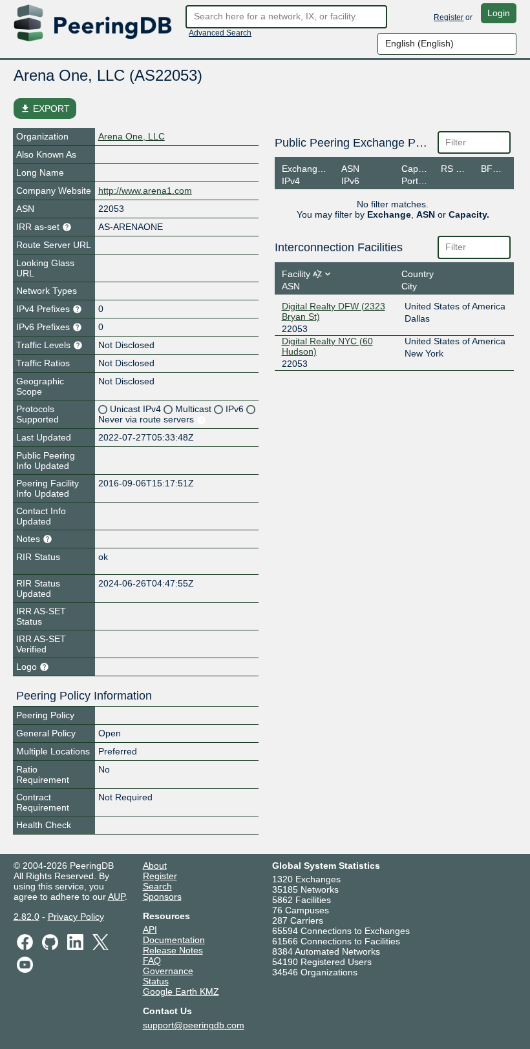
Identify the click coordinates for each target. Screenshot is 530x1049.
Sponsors (162, 896)
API (150, 929)
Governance (168, 971)
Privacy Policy (76, 916)
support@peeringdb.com (193, 1025)
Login (498, 13)
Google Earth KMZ (181, 991)
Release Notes (173, 950)
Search (157, 886)
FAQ (152, 960)
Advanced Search (220, 32)
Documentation (174, 940)
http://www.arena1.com (145, 190)
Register (448, 17)
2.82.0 (26, 916)
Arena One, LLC (131, 136)
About (155, 865)
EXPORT (45, 108)
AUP (116, 896)
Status (156, 981)
